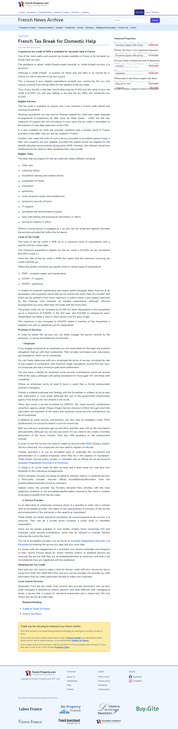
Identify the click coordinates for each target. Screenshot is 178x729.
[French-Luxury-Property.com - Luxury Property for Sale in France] (108, 709)
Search (155, 20)
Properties (31, 12)
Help (69, 685)
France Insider (74, 637)
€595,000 (153, 73)
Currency (85, 12)
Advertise (139, 12)
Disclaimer (102, 685)
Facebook (137, 676)
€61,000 (154, 87)
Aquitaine (120, 73)
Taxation (23, 36)
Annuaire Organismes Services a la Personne (43, 462)
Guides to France (80, 640)
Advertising (72, 681)
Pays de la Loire (123, 83)
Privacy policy (104, 681)
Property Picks (45, 12)
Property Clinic (61, 647)
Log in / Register (152, 12)
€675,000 (153, 65)
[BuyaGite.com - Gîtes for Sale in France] (147, 709)
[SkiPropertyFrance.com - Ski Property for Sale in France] (69, 709)
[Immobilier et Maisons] (108, 721)
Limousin (120, 87)
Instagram (137, 681)
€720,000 (153, 55)
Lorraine (119, 65)
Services (75, 12)
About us (71, 676)
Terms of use (104, 676)
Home (22, 12)
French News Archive (40, 20)
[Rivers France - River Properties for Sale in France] (30, 721)
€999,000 (153, 45)
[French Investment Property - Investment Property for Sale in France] (69, 722)
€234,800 (153, 83)
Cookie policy (104, 689)
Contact (70, 689)
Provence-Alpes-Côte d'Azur (129, 45)
